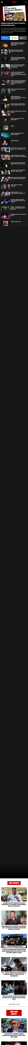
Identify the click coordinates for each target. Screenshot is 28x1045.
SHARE (15, 38)
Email (23, 38)
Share (6, 38)
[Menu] (2, 2)
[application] (14, 13)
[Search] (26, 2)
